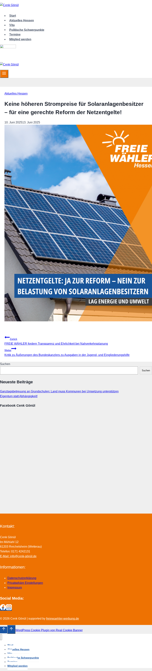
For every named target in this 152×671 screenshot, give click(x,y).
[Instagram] (9, 609)
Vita (12, 25)
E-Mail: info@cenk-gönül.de (18, 556)
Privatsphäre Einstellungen (25, 582)
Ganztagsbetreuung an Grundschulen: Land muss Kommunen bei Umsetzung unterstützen (59, 391)
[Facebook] (3, 609)
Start (12, 15)
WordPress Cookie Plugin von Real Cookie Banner (49, 630)
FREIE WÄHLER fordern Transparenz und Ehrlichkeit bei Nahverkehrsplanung (56, 341)
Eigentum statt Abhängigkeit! (18, 396)
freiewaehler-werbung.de (62, 618)
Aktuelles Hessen (21, 20)
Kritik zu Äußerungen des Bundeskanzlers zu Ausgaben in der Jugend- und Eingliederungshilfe (67, 352)
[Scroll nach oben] (3, 630)
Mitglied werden (20, 39)
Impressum (14, 587)
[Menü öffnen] (4, 74)
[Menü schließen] (1, 637)
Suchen (5, 364)
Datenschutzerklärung (21, 578)
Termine (15, 34)
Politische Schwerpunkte (26, 29)
